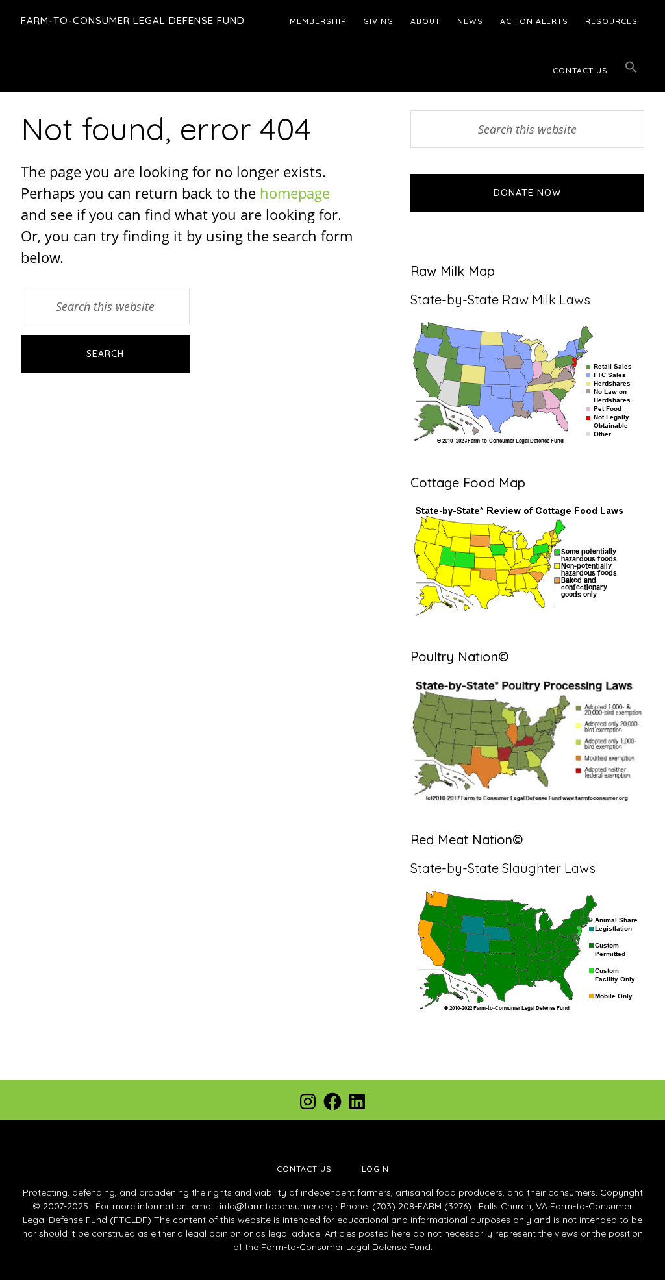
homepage (295, 193)
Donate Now (527, 193)
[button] (631, 67)
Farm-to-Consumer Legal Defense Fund (133, 20)
